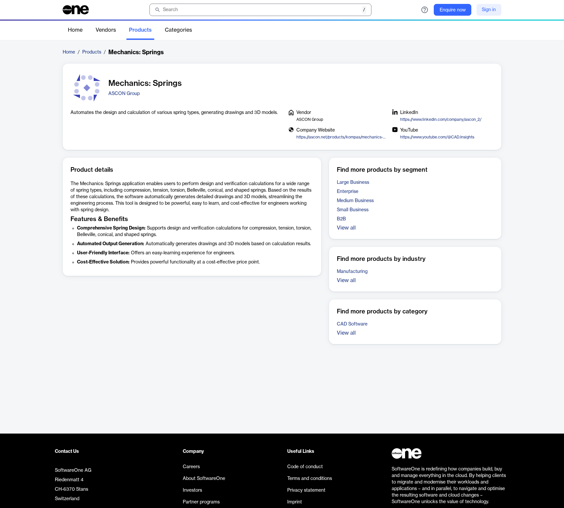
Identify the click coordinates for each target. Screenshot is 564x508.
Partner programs (201, 502)
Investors (192, 490)
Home (75, 30)
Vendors (106, 30)
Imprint (294, 502)
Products (140, 30)
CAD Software (352, 324)
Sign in (489, 10)
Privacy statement (306, 490)
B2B (341, 219)
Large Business (353, 182)
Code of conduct (305, 467)
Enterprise (347, 191)
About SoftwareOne (204, 478)
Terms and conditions (309, 478)
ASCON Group (124, 93)
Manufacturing (352, 271)
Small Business (352, 210)
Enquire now (453, 10)
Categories (178, 30)
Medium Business (355, 200)
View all (346, 227)
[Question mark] (424, 9)
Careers (191, 467)
